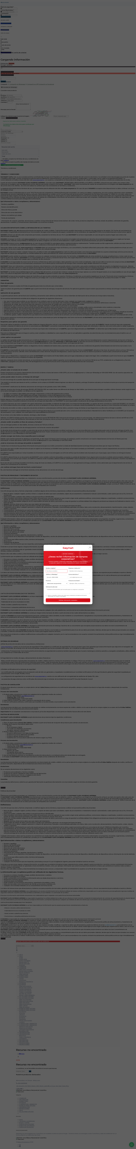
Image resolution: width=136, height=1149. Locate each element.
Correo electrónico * (74, 574)
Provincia (48, 580)
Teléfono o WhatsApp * (52, 574)
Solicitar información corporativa (68, 600)
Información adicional (51, 586)
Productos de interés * (74, 580)
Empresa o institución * (74, 568)
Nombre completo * (51, 568)
